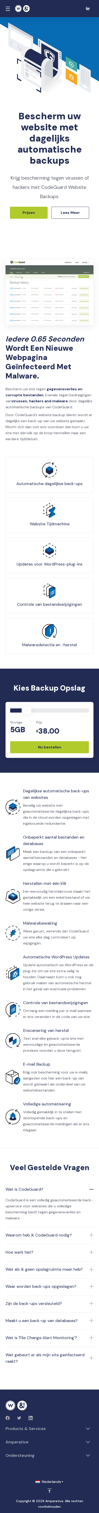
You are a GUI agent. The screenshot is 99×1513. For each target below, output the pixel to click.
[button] (49, 1189)
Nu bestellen (49, 747)
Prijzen (29, 212)
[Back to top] (49, 1491)
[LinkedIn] (30, 1418)
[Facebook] (7, 1418)
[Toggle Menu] (7, 8)
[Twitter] (19, 1418)
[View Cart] (88, 8)
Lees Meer (70, 212)
